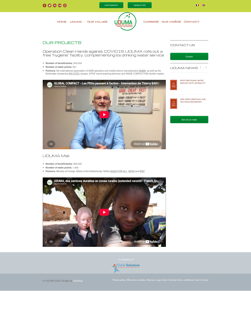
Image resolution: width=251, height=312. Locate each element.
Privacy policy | (119, 279)
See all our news (189, 119)
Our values (97, 21)
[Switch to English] (203, 5)
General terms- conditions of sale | (185, 279)
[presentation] (201, 67)
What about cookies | (136, 279)
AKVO (131, 171)
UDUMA (76, 21)
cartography (111, 5)
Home (62, 21)
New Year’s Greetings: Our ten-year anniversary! (193, 100)
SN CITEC (74, 73)
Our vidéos (171, 21)
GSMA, (142, 70)
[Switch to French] (197, 5)
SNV (142, 171)
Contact (189, 56)
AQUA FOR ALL (118, 171)
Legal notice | (162, 279)
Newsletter (140, 5)
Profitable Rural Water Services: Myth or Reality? (193, 81)
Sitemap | (151, 279)
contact (192, 21)
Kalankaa (78, 280)
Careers (151, 21)
